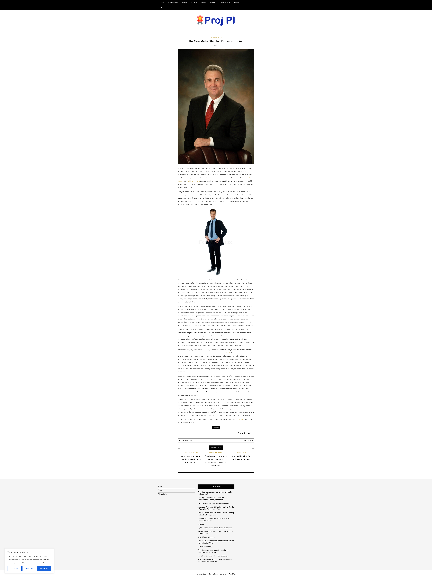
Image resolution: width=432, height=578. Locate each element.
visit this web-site (193, 181)
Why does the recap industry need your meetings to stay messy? (213, 551)
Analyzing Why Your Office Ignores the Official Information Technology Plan (216, 508)
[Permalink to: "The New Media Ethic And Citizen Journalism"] (216, 106)
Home (162, 2)
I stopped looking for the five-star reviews (214, 503)
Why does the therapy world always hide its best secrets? (191, 459)
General (236, 2)
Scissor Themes (208, 574)
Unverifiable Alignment (207, 537)
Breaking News (173, 2)
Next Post (247, 440)
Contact (160, 490)
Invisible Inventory (205, 546)
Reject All (29, 568)
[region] (29, 560)
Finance (203, 2)
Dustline (201, 524)
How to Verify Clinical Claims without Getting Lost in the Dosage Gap (216, 514)
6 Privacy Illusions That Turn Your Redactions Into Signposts (215, 533)
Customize (14, 568)
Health (212, 2)
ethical (227, 353)
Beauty (184, 2)
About (160, 486)
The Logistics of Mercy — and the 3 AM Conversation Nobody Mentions (213, 499)
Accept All (43, 568)
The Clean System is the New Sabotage (213, 556)
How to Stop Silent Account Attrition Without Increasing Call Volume (216, 542)
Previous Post (186, 440)
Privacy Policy (162, 494)
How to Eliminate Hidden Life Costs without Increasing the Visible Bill (215, 561)
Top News (241, 419)
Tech (161, 7)
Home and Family (224, 2)
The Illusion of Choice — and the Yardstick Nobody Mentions (214, 520)
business (216, 427)
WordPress (232, 574)
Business (194, 2)
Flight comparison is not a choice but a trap (215, 528)
